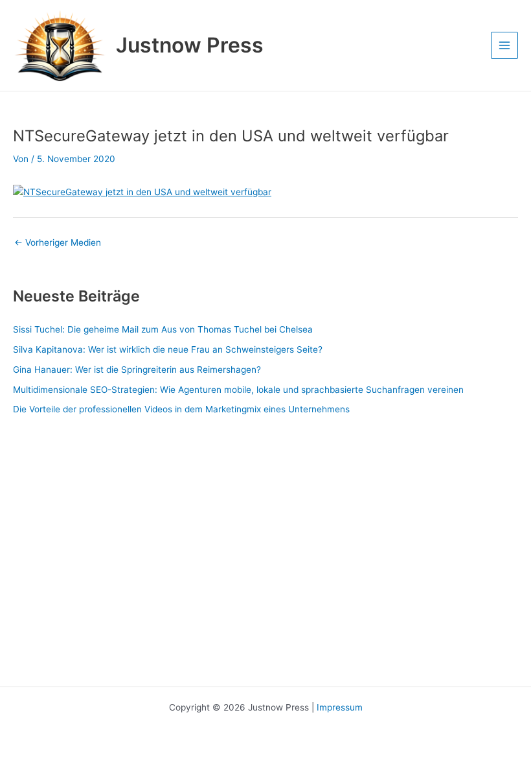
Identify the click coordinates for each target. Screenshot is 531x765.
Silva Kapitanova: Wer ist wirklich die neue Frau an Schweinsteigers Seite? (167, 349)
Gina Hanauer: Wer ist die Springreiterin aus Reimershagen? (137, 369)
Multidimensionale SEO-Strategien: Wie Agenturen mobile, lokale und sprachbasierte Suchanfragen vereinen (238, 389)
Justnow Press (190, 45)
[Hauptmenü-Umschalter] (505, 46)
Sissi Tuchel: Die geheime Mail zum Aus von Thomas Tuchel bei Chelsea (163, 329)
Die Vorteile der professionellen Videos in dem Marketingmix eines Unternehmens (181, 409)
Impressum (340, 707)
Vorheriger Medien (57, 243)
